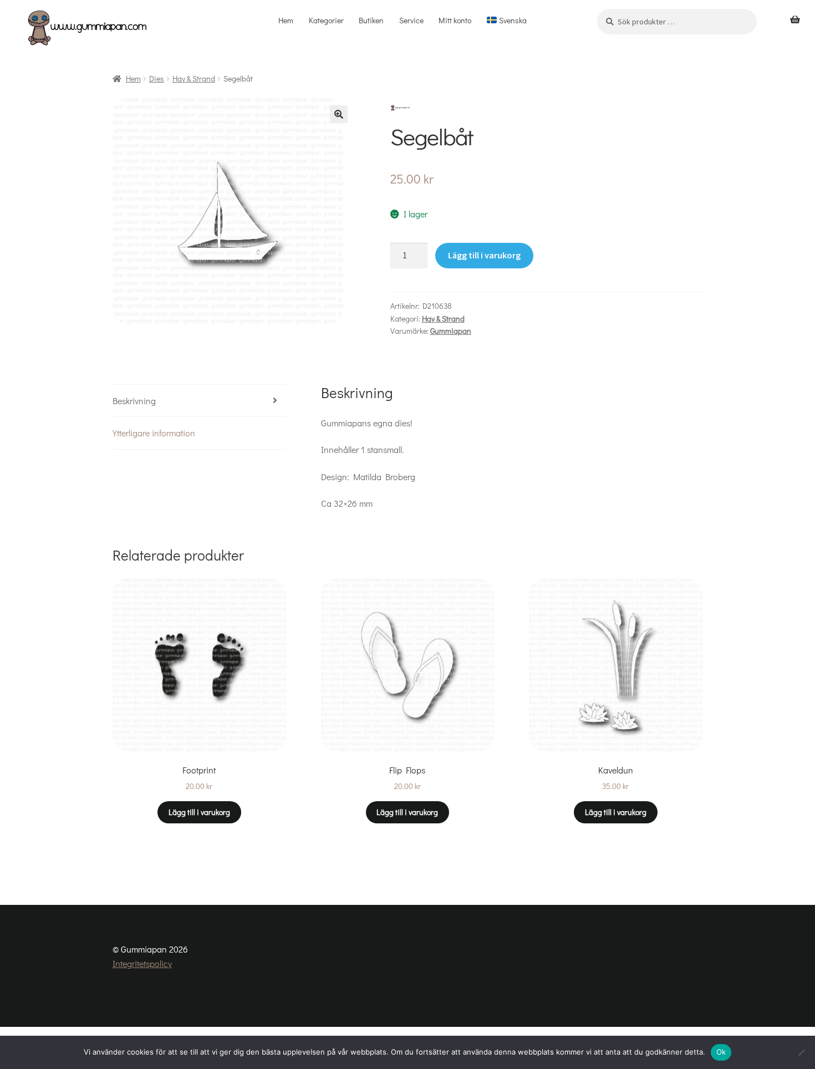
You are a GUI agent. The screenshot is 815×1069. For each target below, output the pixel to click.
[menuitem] (507, 20)
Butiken (371, 20)
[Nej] (801, 1052)
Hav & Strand (193, 78)
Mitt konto (455, 20)
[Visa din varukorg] (795, 20)
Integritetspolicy (142, 963)
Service (411, 20)
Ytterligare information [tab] (154, 433)
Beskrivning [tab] (134, 400)
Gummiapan (450, 330)
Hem (285, 20)
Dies (156, 78)
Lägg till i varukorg (484, 255)
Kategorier (326, 20)
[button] (339, 114)
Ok (721, 1051)
